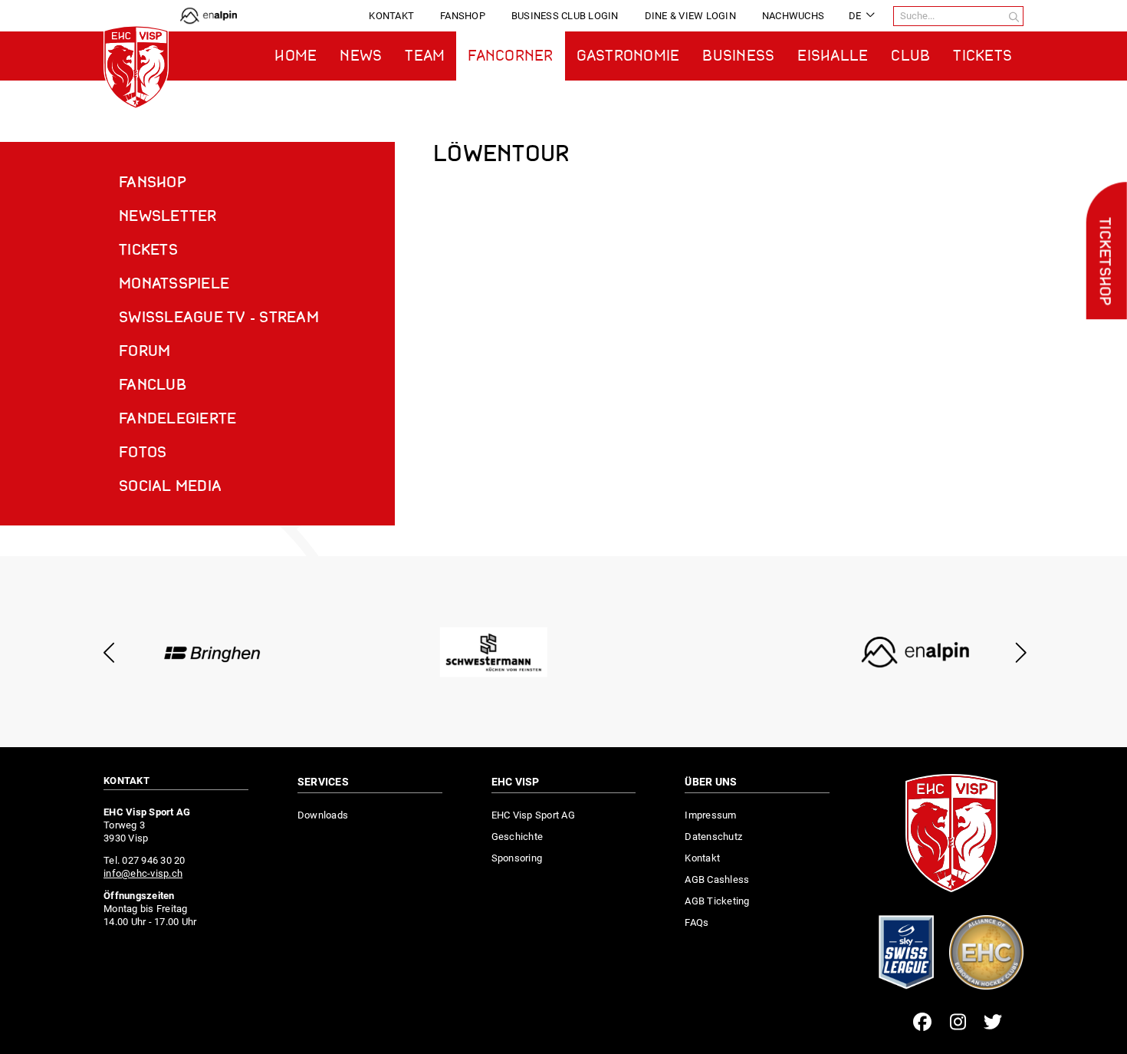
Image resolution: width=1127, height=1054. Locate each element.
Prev (109, 652)
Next (1018, 652)
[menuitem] (391, 15)
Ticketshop (1103, 261)
